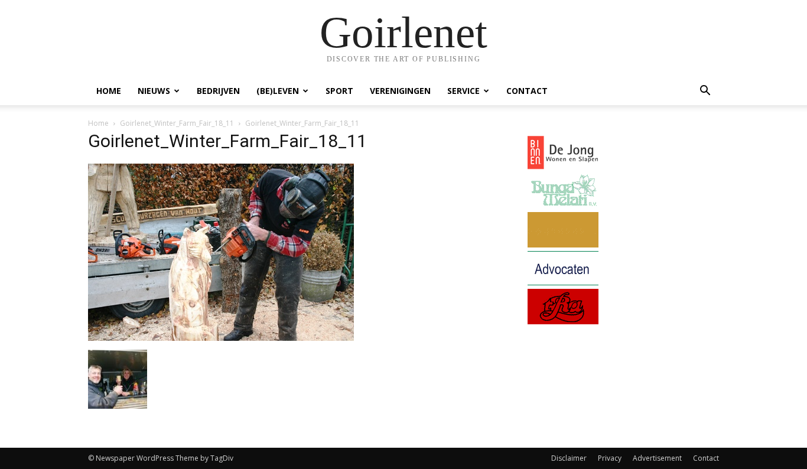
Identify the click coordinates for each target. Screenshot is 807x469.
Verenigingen (400, 90)
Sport (339, 90)
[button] (705, 91)
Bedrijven (218, 90)
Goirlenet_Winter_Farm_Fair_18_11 (177, 123)
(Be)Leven (277, 90)
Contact (527, 90)
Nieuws (154, 90)
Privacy (609, 458)
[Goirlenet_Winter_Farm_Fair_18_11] (221, 338)
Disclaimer (569, 458)
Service (463, 90)
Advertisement (657, 458)
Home (108, 90)
